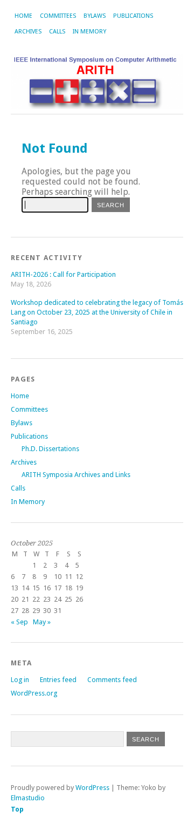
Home (23, 15)
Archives (28, 31)
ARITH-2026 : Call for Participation (63, 274)
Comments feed (112, 680)
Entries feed (58, 680)
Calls (57, 31)
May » (42, 622)
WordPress (92, 788)
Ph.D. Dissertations (50, 449)
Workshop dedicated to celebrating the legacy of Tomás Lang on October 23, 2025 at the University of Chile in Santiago (97, 312)
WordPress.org (34, 693)
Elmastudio (28, 798)
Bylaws (95, 15)
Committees (58, 15)
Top (17, 809)
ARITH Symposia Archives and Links (76, 475)
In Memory (89, 31)
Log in (20, 680)
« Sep (19, 622)
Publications (133, 15)
